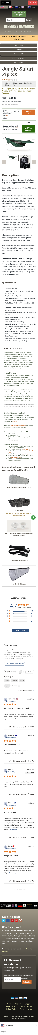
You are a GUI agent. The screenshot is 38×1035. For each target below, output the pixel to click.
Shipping (28, 1004)
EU (19, 7)
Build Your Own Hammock (28, 128)
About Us (18, 1004)
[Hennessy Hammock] (19, 27)
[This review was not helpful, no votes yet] (32, 727)
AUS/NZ (33, 7)
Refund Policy (11, 1009)
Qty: (15, 111)
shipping (14, 680)
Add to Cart (28, 112)
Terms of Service (26, 1009)
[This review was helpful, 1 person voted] (28, 837)
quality (7, 680)
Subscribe (27, 982)
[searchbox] (11, 671)
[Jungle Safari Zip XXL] (19, 144)
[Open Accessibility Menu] (33, 517)
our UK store (26, 454)
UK (25, 7)
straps (22, 680)
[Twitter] (3, 920)
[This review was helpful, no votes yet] (28, 727)
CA (13, 7)
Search (28, 20)
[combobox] (26, 691)
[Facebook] (8, 920)
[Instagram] (20, 920)
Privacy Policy (11, 1006)
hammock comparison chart (18, 425)
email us (14, 421)
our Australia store (16, 457)
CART (34, 3)
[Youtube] (16, 920)
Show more (16, 686)
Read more (13, 829)
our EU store (26, 449)
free (7, 115)
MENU (6, 3)
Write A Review (20, 630)
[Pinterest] (12, 920)
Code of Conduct (26, 1006)
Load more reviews (19, 890)
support (7, 686)
